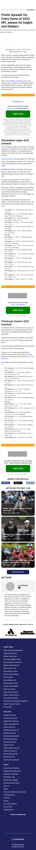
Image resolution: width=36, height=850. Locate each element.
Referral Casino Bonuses (11, 721)
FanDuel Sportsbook (7, 159)
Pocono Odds (7, 707)
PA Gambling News (9, 795)
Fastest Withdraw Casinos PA (12, 662)
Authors (5, 789)
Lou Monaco (11, 49)
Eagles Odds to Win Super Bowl (13, 650)
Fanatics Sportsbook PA (10, 724)
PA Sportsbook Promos (10, 683)
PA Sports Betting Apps (10, 686)
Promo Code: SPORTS (18, 305)
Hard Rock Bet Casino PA (11, 760)
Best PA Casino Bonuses (11, 674)
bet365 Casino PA (9, 757)
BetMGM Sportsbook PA (11, 730)
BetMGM (4, 169)
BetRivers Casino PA (9, 742)
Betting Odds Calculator (10, 780)
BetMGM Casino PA (9, 733)
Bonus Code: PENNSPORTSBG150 (18, 108)
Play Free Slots (8, 677)
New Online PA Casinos (10, 671)
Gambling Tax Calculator (10, 774)
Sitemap (6, 801)
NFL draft (21, 180)
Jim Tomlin (24, 51)
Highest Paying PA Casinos (11, 704)
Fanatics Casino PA (9, 727)
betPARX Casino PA (9, 715)
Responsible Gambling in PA (12, 771)
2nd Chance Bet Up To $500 (18, 302)
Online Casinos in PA (9, 668)
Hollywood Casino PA (10, 751)
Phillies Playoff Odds (10, 656)
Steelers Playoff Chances (11, 695)
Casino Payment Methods (11, 768)
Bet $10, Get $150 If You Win (18, 106)
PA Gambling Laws (9, 777)
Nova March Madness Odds (12, 659)
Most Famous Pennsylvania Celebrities (15, 701)
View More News (18, 572)
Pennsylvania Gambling (10, 698)
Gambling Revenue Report (11, 783)
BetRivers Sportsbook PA (11, 736)
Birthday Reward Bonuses (11, 665)
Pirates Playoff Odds (10, 653)
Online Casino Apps (9, 689)
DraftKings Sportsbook (16, 81)
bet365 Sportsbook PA (10, 754)
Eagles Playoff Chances (10, 692)
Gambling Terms (8, 810)
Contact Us (6, 798)
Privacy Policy (7, 807)
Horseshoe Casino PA (10, 718)
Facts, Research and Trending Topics (14, 792)
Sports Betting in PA (9, 680)
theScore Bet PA (8, 745)
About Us (6, 786)
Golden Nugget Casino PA (11, 748)
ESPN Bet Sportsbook (10, 739)
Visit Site (18, 114)
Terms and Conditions (10, 804)
